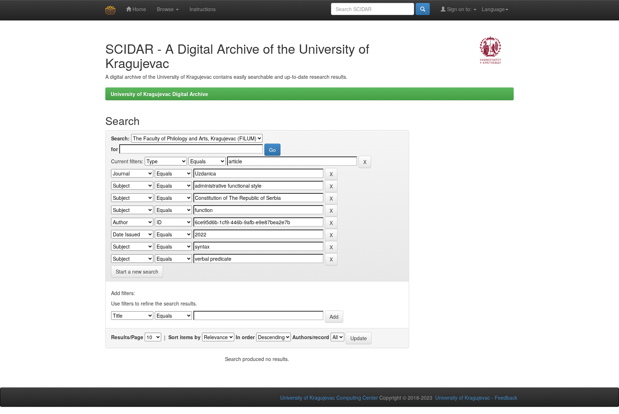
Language (493, 9)
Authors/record (310, 337)
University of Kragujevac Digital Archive (159, 93)
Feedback (506, 397)
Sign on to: (459, 9)
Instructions (202, 9)
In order (245, 337)
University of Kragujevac (462, 397)
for (114, 149)
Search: (120, 138)
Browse (166, 9)
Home (138, 9)
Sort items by (184, 337)
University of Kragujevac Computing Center (329, 397)
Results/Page (127, 337)
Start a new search (137, 271)
